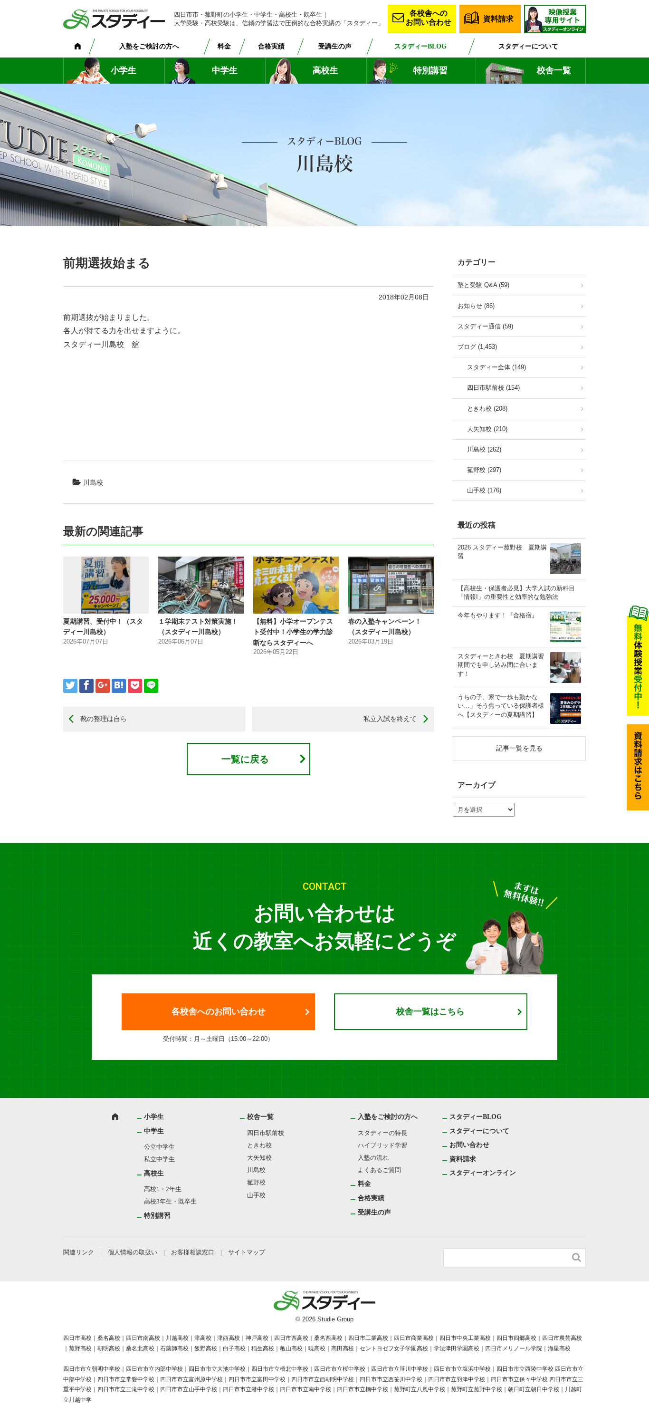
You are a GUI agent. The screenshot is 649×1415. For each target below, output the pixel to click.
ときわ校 (259, 1145)
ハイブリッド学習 (382, 1145)
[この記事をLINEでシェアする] (151, 686)
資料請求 (498, 19)
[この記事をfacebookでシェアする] (86, 686)
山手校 (256, 1195)
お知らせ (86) (476, 305)
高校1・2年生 (162, 1189)
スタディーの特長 (382, 1132)
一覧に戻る (245, 759)
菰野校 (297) (484, 469)
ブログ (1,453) (477, 346)
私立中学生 (159, 1159)
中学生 (225, 70)
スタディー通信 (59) (485, 326)
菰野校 (256, 1182)
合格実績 (271, 46)
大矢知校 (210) (487, 429)
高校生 (325, 70)
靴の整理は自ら (103, 718)
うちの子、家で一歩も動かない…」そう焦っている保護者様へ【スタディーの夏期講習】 (501, 705)
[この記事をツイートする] (70, 686)
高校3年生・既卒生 (170, 1201)
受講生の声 (335, 46)
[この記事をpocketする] (135, 686)
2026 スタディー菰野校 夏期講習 (502, 551)
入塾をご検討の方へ (149, 46)
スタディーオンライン (482, 1172)
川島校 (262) (484, 449)
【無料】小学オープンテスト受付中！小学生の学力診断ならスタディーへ (293, 631)
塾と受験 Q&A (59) (483, 285)
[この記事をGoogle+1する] (102, 686)
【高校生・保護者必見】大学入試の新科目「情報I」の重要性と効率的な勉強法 (516, 592)
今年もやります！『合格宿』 (498, 615)
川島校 (93, 482)
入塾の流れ (373, 1157)
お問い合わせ (469, 1144)
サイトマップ (246, 1252)
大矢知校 (259, 1157)
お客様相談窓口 (192, 1252)
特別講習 (430, 70)
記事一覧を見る (519, 748)
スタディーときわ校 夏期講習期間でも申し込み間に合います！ (501, 665)
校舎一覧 (554, 70)
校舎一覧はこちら (430, 1011)
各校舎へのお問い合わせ (428, 17)
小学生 (123, 70)
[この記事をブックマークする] (119, 686)
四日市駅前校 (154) (493, 387)
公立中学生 (159, 1146)
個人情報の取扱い (132, 1252)
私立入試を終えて (390, 718)
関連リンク (78, 1252)
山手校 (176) (484, 490)
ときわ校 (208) (487, 408)
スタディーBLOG (420, 46)
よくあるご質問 (379, 1170)
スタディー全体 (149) (496, 367)
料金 (224, 46)
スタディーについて (528, 46)
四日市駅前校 (265, 1132)
